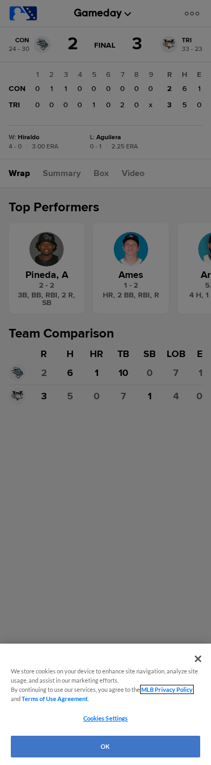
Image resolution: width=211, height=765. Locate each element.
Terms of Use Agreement (55, 698)
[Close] (198, 659)
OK (105, 746)
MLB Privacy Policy (167, 689)
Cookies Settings (105, 718)
